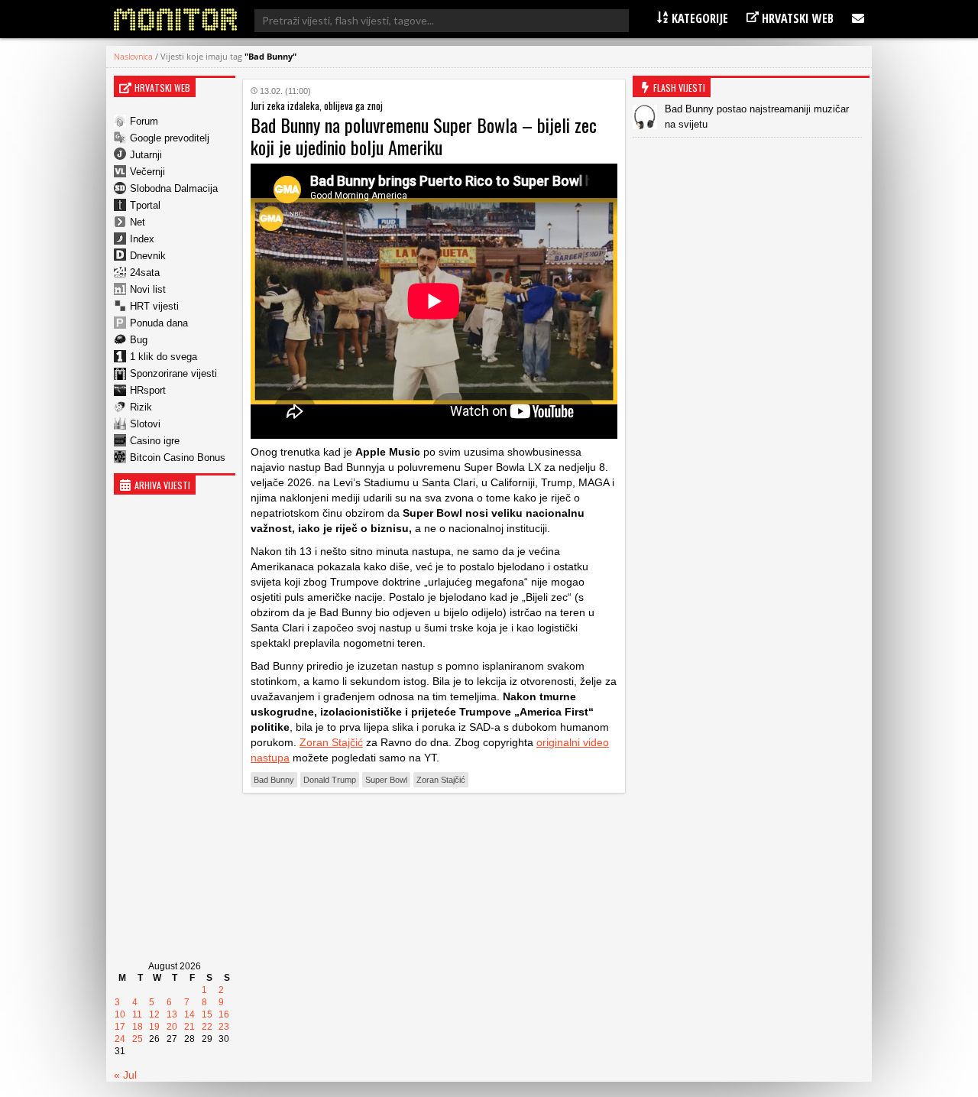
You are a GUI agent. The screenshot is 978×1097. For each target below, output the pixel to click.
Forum (144, 121)
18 (137, 1026)
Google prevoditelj (169, 138)
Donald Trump (329, 779)
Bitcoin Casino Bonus (177, 457)
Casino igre (155, 440)
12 (154, 1014)
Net (137, 222)
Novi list (148, 289)
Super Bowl (386, 779)
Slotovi (145, 424)
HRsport (148, 390)
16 (224, 1014)
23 (224, 1026)
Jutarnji (146, 155)
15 (207, 1014)
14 (189, 1014)
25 (137, 1039)
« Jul (125, 1075)
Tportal (145, 205)
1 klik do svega (163, 356)
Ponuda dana (159, 323)
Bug (138, 340)
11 (137, 1014)
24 (120, 1039)
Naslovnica (133, 56)
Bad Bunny (274, 779)
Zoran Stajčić (331, 742)
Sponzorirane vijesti (173, 373)
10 (120, 1014)
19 (154, 1026)
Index (142, 239)
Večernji (147, 171)
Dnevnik (148, 255)
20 (172, 1026)
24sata (145, 272)
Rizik (141, 407)
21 (189, 1026)
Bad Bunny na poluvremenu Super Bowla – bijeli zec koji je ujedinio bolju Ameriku (424, 136)
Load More (434, 828)
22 (207, 1026)
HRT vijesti (154, 306)
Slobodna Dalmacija (174, 188)
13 (172, 1014)
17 (120, 1026)
